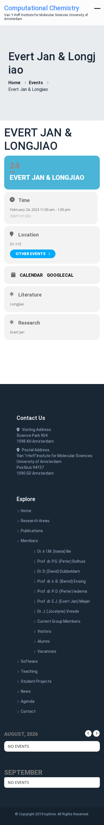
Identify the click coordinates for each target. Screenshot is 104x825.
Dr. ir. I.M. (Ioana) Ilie (54, 551)
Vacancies (46, 651)
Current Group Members (58, 621)
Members (29, 541)
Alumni (43, 641)
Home (14, 82)
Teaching (29, 671)
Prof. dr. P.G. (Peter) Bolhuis (61, 561)
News (26, 691)
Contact (28, 711)
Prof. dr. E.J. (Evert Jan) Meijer (63, 601)
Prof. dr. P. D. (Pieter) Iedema (62, 591)
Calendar (31, 275)
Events (36, 82)
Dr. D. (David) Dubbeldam (58, 571)
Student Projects (36, 681)
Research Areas (35, 521)
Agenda (27, 701)
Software (29, 661)
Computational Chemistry (41, 8)
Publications (32, 531)
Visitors (44, 631)
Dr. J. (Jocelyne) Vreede (58, 611)
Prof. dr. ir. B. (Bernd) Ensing (61, 581)
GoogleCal (60, 275)
